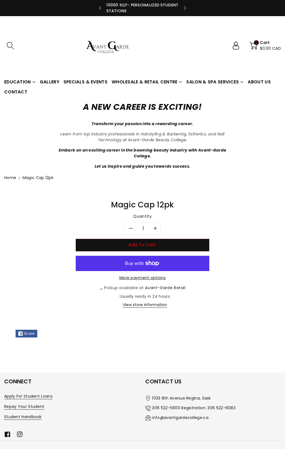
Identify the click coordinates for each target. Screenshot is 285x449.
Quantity (142, 216)
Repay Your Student (24, 406)
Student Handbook (23, 417)
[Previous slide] (100, 8)
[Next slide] (185, 8)
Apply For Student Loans (28, 396)
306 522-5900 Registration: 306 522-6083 (193, 408)
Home (10, 177)
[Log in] (238, 45)
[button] (10, 45)
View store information (145, 304)
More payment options (142, 278)
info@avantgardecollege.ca (180, 417)
